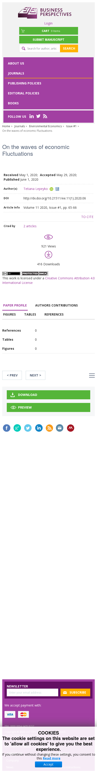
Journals (16, 73)
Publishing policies (24, 83)
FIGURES (9, 314)
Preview (25, 407)
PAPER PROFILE (15, 305)
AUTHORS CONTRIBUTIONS (56, 305)
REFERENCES (54, 314)
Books (13, 103)
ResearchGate (17, 428)
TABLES (30, 314)
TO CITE (87, 217)
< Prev (12, 375)
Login (48, 23)
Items (51, 31)
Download (27, 395)
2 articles (30, 226)
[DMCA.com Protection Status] (34, 273)
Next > (35, 375)
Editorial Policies (23, 93)
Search (69, 48)
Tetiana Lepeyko (35, 189)
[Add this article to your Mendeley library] (70, 428)
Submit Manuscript (48, 39)
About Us (16, 63)
